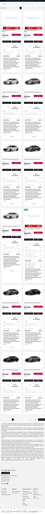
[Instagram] (5, 483)
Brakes (23, 503)
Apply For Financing (16, 491)
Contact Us (6, 473)
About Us (35, 489)
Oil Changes (24, 504)
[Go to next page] (41, 8)
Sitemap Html (18, 511)
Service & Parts (26, 489)
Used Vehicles (4, 493)
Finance (14, 489)
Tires (23, 501)
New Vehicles (4, 491)
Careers (34, 496)
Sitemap (14, 511)
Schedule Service (25, 491)
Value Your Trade (7, 41)
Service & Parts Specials (27, 493)
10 (39, 8)
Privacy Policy (8, 511)
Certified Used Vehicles (5, 494)
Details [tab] (8, 45)
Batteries (24, 499)
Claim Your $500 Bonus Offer (16, 41)
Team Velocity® (35, 510)
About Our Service (26, 498)
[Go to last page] (43, 8)
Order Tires (24, 494)
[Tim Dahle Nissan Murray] (4, 4)
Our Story (35, 491)
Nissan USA (24, 511)
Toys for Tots (35, 498)
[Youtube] (7, 483)
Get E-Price (16, 34)
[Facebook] (2, 483)
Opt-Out (27, 511)
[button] (19, 30)
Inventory (4, 489)
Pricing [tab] (14, 45)
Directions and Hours (37, 494)
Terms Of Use (11, 511)
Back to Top (41, 419)
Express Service (25, 496)
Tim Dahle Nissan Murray (3, 511)
